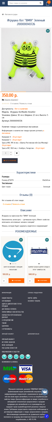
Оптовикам (6, 301)
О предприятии (7, 320)
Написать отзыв (26, 104)
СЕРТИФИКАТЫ (7, 329)
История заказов (8, 342)
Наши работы (7, 298)
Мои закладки (7, 345)
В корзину (17, 280)
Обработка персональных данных (11, 316)
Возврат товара (34, 301)
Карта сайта (32, 298)
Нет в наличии (10, 160)
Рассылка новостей (9, 348)
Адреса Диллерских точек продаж (12, 305)
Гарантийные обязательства (13, 312)
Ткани (4, 323)
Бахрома (5, 326)
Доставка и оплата (9, 309)
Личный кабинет (8, 339)
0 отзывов (13, 104)
